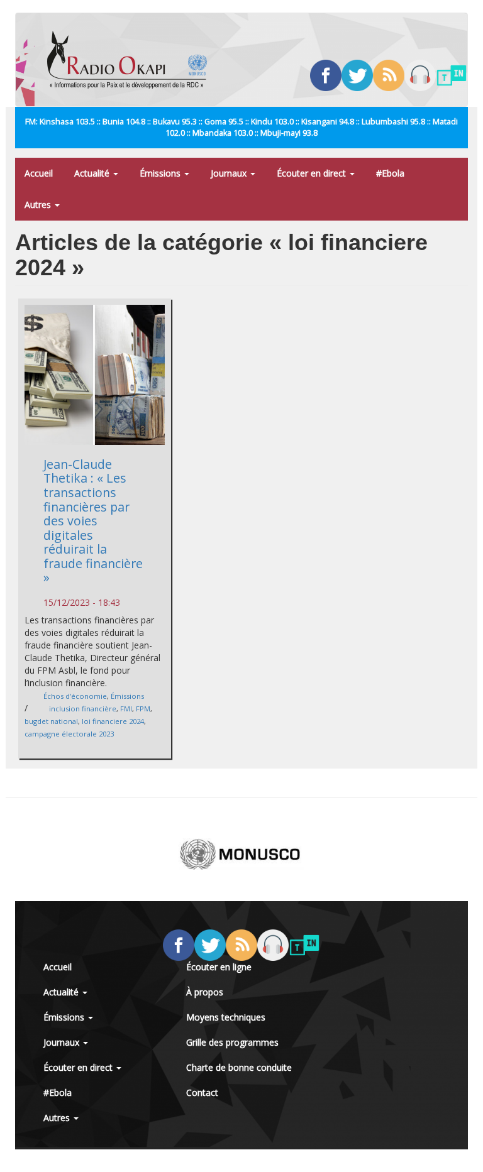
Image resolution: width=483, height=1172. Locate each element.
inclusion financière (82, 708)
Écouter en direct (312, 173)
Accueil (39, 173)
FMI (126, 708)
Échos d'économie (75, 696)
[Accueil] (131, 60)
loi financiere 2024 (113, 721)
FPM (143, 708)
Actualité (93, 173)
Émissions (161, 173)
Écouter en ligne (219, 967)
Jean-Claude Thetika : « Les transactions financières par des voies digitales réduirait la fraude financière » (93, 521)
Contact (202, 1092)
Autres (39, 205)
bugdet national (51, 721)
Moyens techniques (225, 1017)
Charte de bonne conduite (239, 1067)
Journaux (230, 173)
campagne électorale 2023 (69, 733)
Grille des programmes (232, 1042)
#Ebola (390, 173)
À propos (204, 992)
